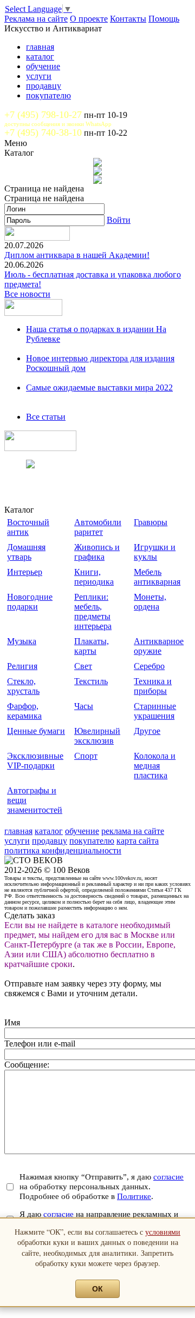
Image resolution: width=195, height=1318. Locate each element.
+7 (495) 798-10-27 (43, 114)
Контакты (128, 18)
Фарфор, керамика (24, 710)
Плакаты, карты (91, 646)
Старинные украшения (155, 710)
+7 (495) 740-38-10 (43, 132)
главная (40, 46)
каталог (40, 56)
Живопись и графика (97, 551)
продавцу (43, 85)
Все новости (27, 294)
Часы (83, 706)
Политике (134, 1196)
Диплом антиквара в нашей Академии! (77, 255)
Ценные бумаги (36, 731)
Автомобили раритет (97, 527)
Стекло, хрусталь (23, 686)
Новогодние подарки (30, 601)
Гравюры (150, 522)
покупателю (48, 95)
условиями (162, 1232)
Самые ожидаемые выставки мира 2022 (99, 387)
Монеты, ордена (150, 601)
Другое (147, 731)
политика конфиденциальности (62, 850)
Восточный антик (28, 527)
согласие (168, 1176)
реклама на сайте (132, 831)
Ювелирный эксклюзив (97, 735)
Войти (119, 219)
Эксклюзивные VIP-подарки (35, 760)
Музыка (21, 641)
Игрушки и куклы (155, 551)
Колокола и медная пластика (155, 765)
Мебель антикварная (157, 576)
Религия (22, 666)
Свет (83, 666)
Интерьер (24, 572)
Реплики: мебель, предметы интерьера (93, 611)
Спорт (86, 755)
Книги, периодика (94, 576)
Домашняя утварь (26, 551)
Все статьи (46, 416)
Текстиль (91, 681)
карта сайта (137, 840)
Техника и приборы (153, 686)
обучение (43, 66)
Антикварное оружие (159, 646)
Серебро (149, 666)
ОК (97, 1288)
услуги (38, 76)
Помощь (163, 18)
